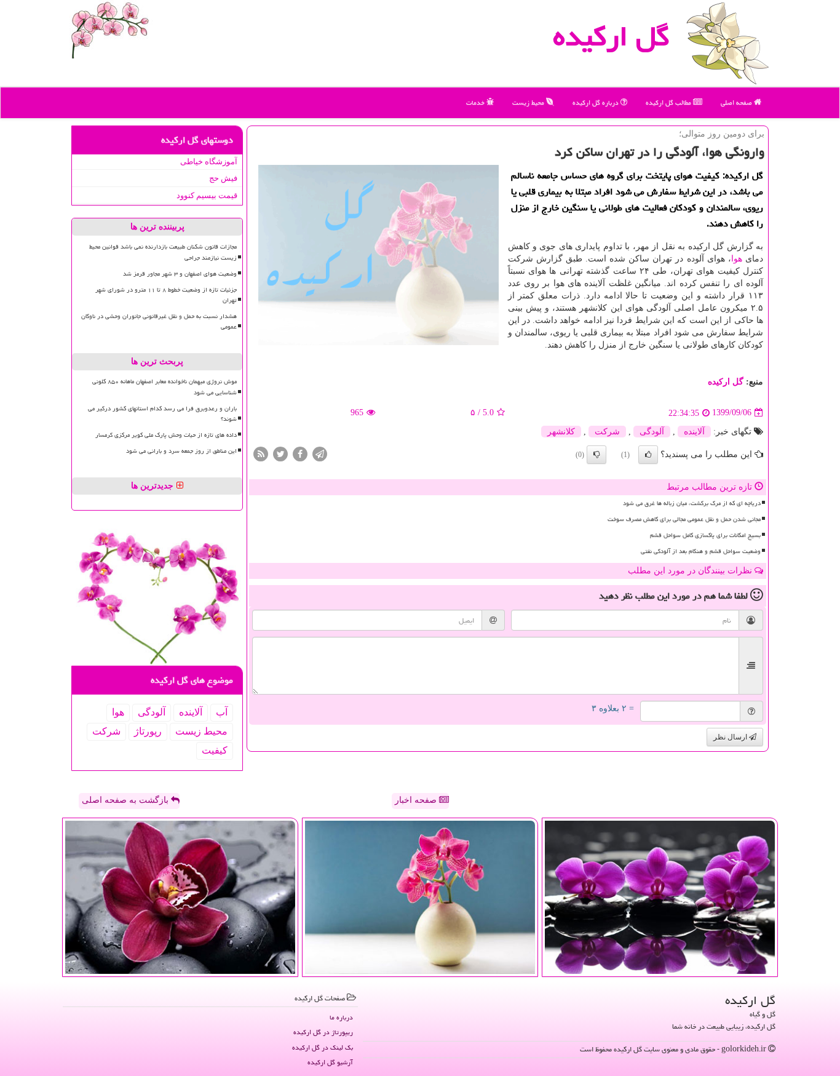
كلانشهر (561, 431)
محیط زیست (529, 102)
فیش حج (223, 178)
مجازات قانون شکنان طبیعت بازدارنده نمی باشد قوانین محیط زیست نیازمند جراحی (163, 252)
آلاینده (694, 431)
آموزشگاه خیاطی (208, 161)
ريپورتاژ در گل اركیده (323, 1032)
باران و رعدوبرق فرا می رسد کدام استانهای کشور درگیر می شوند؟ (162, 413)
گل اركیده (611, 36)
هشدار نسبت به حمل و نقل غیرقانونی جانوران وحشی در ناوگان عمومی (159, 321)
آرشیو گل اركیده (330, 1062)
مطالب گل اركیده (669, 102)
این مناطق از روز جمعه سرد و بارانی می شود (181, 451)
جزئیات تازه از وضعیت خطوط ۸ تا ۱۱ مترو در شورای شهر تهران (166, 295)
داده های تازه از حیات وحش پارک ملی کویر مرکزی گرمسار (166, 435)
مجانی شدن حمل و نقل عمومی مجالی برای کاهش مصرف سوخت (684, 519)
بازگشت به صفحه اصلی (126, 800)
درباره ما (341, 1017)
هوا (736, 258)
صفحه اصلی (737, 102)
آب (222, 712)
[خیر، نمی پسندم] (596, 454)
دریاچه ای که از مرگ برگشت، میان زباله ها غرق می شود (692, 503)
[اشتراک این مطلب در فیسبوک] (300, 453)
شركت (607, 431)
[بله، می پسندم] (648, 454)
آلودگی (652, 431)
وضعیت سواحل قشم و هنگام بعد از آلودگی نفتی (701, 551)
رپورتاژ (148, 731)
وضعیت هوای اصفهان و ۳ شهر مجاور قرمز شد (180, 274)
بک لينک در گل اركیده (322, 1047)
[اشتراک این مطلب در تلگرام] (319, 453)
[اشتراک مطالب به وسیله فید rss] (260, 453)
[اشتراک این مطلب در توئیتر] (280, 453)
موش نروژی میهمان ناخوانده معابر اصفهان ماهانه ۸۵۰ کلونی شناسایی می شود (164, 386)
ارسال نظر (731, 737)
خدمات (476, 102)
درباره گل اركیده (596, 102)
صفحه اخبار (417, 800)
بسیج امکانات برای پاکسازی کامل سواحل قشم (705, 535)
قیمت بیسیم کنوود (206, 195)
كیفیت (215, 750)
